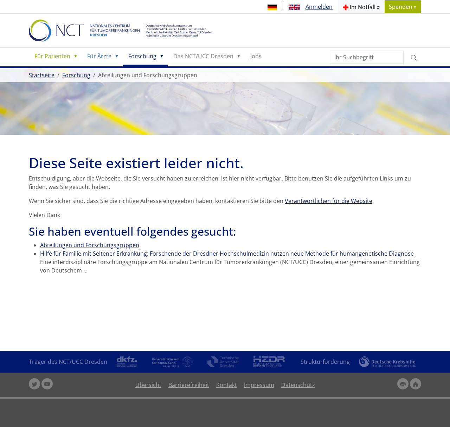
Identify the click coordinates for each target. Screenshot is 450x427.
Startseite (41, 75)
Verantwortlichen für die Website (328, 201)
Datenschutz (298, 385)
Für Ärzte (99, 56)
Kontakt (226, 385)
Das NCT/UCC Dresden (203, 56)
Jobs (256, 56)
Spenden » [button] (403, 7)
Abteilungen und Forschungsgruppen (89, 245)
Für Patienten (52, 56)
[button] (361, 6)
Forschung (142, 56)
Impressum (259, 385)
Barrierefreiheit (188, 385)
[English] (294, 6)
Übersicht (148, 385)
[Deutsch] (272, 6)
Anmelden (319, 7)
